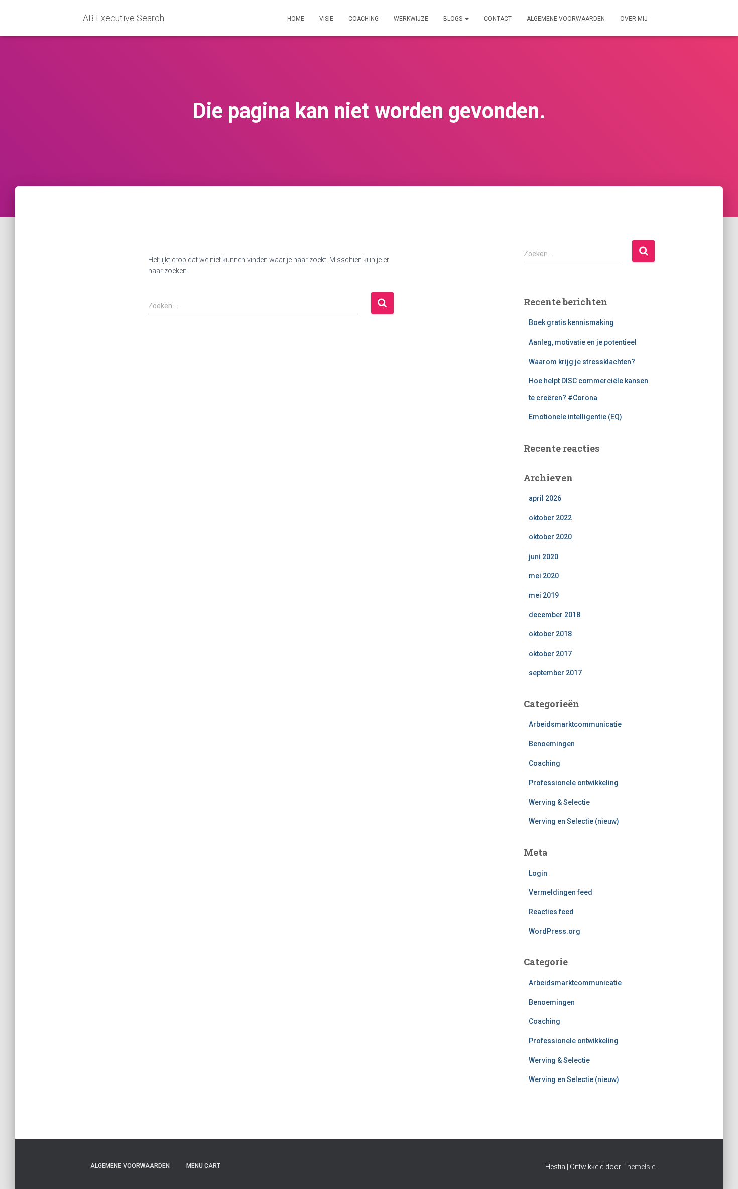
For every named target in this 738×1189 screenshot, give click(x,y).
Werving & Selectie (559, 802)
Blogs (453, 18)
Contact (498, 18)
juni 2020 (543, 557)
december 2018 (554, 615)
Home (295, 18)
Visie (326, 18)
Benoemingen (552, 744)
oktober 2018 (550, 634)
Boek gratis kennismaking (571, 322)
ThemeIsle (639, 1167)
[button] (466, 18)
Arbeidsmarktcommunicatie (575, 724)
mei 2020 (544, 576)
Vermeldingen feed (560, 892)
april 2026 (545, 498)
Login (538, 873)
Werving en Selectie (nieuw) (574, 821)
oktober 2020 (550, 537)
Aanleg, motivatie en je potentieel (583, 342)
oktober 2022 (550, 518)
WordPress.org (554, 931)
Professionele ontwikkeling (574, 783)
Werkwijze (411, 18)
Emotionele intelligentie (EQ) (575, 417)
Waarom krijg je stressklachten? (582, 362)
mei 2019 (544, 595)
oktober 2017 (550, 654)
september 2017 (555, 673)
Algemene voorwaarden (566, 18)
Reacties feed (551, 912)
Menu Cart (203, 1165)
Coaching (363, 18)
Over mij (634, 18)
